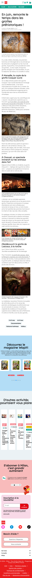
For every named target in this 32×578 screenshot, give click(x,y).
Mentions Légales (20, 566)
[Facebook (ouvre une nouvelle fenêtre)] (11, 528)
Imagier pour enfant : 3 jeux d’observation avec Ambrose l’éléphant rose (6, 437)
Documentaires (16, 323)
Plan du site (6, 575)
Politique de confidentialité (15, 570)
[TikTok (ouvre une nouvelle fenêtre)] (29, 528)
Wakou (23, 326)
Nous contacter (16, 544)
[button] (2, 362)
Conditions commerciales (12, 573)
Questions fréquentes (16, 539)
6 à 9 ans (20, 320)
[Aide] (23, 3)
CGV (5, 566)
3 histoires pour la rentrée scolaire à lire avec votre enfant (13, 436)
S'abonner (11, 373)
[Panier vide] (30, 3)
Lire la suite (6, 513)
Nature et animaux (12, 326)
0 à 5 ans (12, 320)
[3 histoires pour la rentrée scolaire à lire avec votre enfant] (12, 416)
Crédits (24, 573)
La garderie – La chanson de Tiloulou (21, 434)
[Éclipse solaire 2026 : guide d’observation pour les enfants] (28, 416)
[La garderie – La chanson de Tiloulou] (20, 416)
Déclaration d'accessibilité (21, 575)
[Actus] (25, 2)
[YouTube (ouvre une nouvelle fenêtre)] (20, 528)
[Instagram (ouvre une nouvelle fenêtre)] (3, 528)
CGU (11, 566)
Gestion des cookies (15, 568)
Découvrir (20, 373)
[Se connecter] (27, 3)
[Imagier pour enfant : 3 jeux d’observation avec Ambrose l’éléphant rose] (4, 416)
